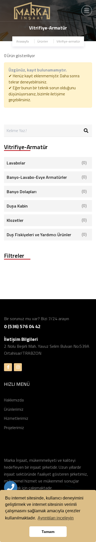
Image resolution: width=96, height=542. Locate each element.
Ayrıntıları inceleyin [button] (56, 518)
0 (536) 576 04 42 (22, 326)
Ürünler (42, 41)
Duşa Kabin (47, 206)
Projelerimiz (14, 428)
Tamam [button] (48, 532)
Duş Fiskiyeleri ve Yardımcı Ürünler (47, 234)
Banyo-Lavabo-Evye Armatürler (47, 177)
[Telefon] (10, 487)
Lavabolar (47, 163)
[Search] (86, 131)
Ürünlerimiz (13, 409)
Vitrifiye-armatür (68, 41)
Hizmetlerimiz (16, 418)
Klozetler (47, 220)
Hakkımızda (14, 400)
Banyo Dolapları (47, 191)
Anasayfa (22, 41)
